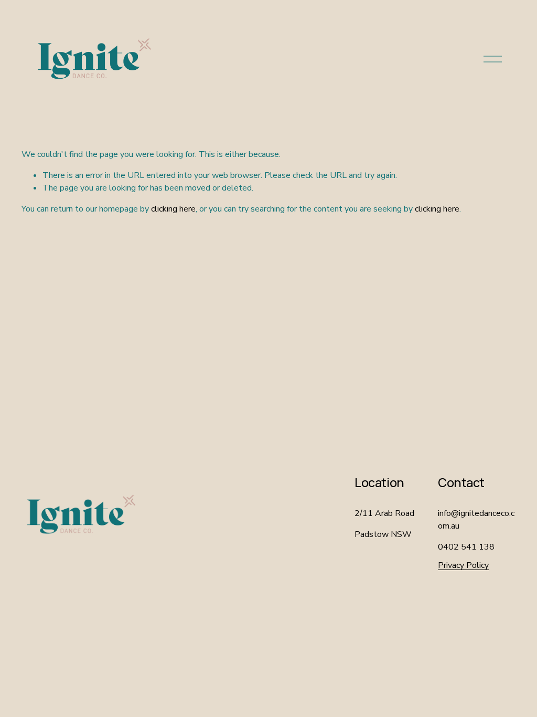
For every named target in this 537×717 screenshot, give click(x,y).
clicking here (173, 209)
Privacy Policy (463, 565)
